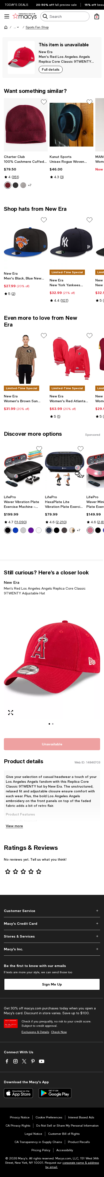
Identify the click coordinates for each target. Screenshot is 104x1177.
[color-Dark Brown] (72, 530)
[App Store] (18, 1093)
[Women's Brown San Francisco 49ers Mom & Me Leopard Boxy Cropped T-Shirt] (26, 358)
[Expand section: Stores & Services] (52, 936)
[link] (26, 171)
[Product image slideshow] (52, 666)
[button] (17, 27)
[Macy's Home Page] (25, 16)
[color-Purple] (31, 530)
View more (14, 826)
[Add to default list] (44, 102)
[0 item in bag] (96, 16)
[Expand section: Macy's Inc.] (52, 949)
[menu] (7, 16)
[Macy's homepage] (6, 27)
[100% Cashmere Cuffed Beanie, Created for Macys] (26, 124)
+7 (29, 185)
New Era (45, 52)
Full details (50, 69)
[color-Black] (8, 530)
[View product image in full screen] (11, 712)
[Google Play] (55, 1093)
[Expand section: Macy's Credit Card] (52, 923)
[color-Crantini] (8, 185)
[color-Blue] (15, 530)
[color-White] (39, 530)
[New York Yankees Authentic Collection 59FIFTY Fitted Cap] (71, 242)
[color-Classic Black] (15, 185)
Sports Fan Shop (37, 27)
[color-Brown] (64, 530)
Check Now (59, 1032)
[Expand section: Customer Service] (52, 911)
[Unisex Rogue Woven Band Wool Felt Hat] (71, 124)
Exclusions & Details (35, 1032)
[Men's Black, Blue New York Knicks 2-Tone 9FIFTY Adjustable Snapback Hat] (26, 242)
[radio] (8, 185)
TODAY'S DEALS (16, 5)
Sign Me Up (52, 984)
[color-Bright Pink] (90, 530)
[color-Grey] (23, 530)
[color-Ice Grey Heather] (23, 185)
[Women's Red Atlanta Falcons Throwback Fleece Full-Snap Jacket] (71, 358)
